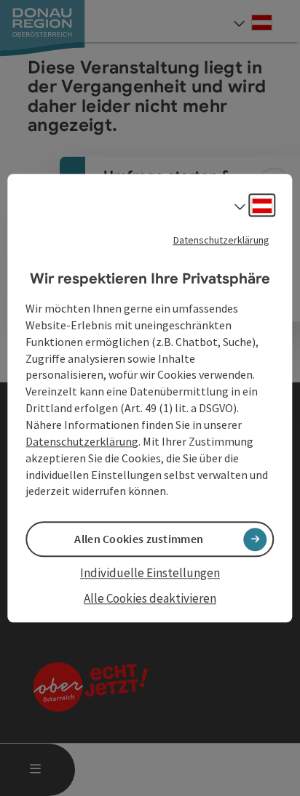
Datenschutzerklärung (221, 239)
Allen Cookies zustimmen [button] (138, 539)
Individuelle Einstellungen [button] (150, 574)
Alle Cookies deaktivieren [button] (150, 598)
